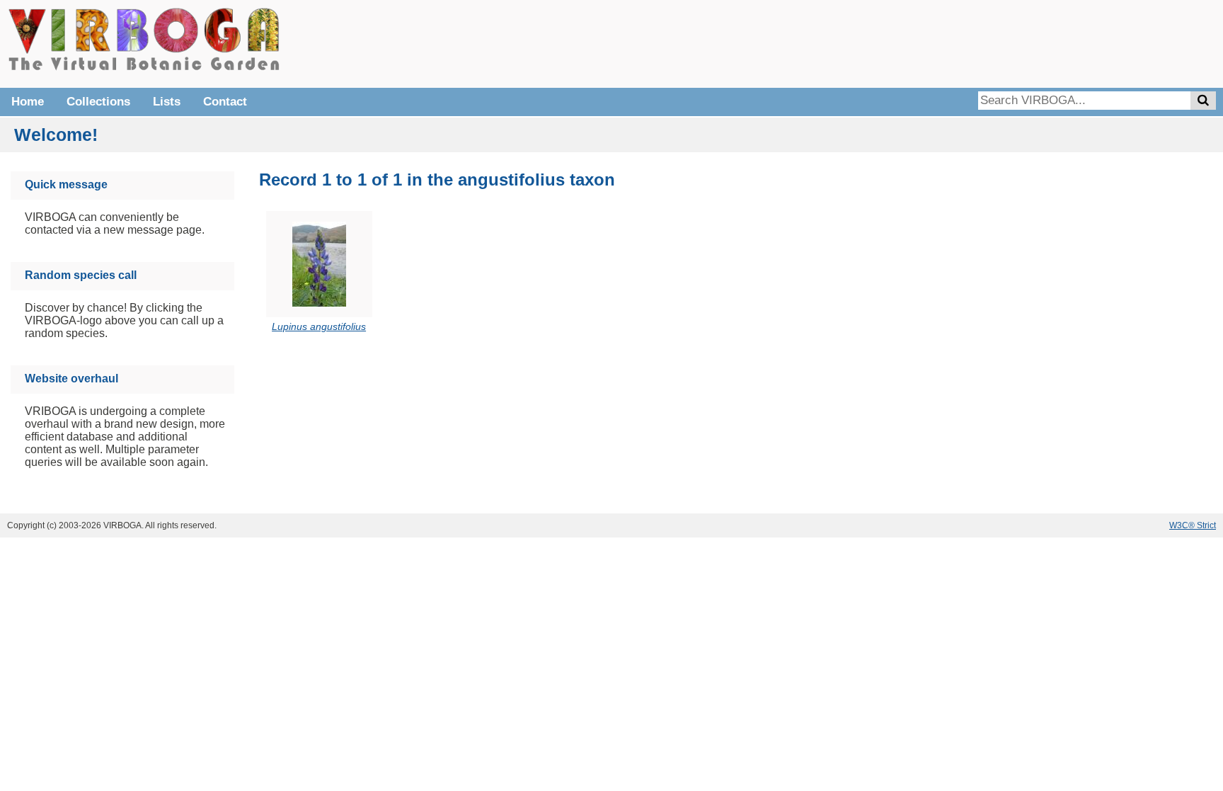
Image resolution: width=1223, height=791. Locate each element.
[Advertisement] (1003, 42)
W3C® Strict (1192, 525)
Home (27, 101)
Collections (98, 101)
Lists (166, 101)
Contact (225, 101)
